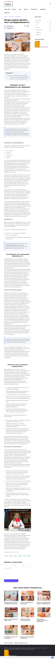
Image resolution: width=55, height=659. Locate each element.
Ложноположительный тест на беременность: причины (11, 603)
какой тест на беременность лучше (14, 245)
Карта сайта (7, 9)
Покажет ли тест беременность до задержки (17, 75)
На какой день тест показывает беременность (19, 77)
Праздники (42, 9)
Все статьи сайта (8, 642)
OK (52, 657)
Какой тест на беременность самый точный (11, 620)
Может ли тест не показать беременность (18, 78)
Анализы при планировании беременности (27, 637)
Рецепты (14, 9)
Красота (26, 9)
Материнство (34, 9)
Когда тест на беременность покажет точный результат (44, 603)
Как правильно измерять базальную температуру (42, 620)
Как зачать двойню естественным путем (25, 620)
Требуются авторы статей (20, 642)
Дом (20, 9)
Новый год (7, 12)
